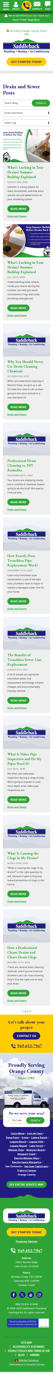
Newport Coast (26, 1154)
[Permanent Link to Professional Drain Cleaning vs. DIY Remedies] (26, 439)
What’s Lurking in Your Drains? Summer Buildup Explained (25, 172)
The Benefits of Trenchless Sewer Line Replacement (24, 660)
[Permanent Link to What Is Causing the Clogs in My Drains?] (26, 831)
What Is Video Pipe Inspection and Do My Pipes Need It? (24, 759)
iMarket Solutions (29, 1360)
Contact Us (26, 1036)
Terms (46, 1326)
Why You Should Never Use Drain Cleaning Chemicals (25, 366)
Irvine (25, 1137)
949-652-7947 (27, 6)
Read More (34, 19)
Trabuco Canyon (26, 1170)
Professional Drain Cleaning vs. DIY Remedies (21, 465)
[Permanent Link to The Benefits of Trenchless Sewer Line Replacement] (26, 633)
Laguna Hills (36, 1141)
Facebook (14, 1295)
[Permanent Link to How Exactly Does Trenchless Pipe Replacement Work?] (26, 534)
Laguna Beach (18, 1141)
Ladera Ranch (39, 1137)
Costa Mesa (17, 1133)
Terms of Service (30, 1324)
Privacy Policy (19, 1324)
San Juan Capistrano (36, 1166)
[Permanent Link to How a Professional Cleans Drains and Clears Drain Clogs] (26, 925)
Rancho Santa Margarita (26, 1162)
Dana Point (12, 1137)
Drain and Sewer (17, 216)
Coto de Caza (34, 1133)
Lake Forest (36, 1145)
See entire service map (26, 1184)
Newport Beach (35, 1150)
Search (41, 103)
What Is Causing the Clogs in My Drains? (23, 855)
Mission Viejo (16, 1150)
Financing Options (26, 1241)
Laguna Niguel (18, 1145)
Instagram (39, 1295)
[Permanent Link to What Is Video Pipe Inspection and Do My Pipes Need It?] (26, 732)
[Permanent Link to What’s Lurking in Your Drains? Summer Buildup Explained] (26, 145)
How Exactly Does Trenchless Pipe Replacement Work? (22, 560)
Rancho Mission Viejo (26, 1158)
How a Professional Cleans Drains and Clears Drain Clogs (22, 952)
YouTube (31, 1295)
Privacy (42, 1326)
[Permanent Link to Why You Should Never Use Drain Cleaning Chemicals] (26, 339)
